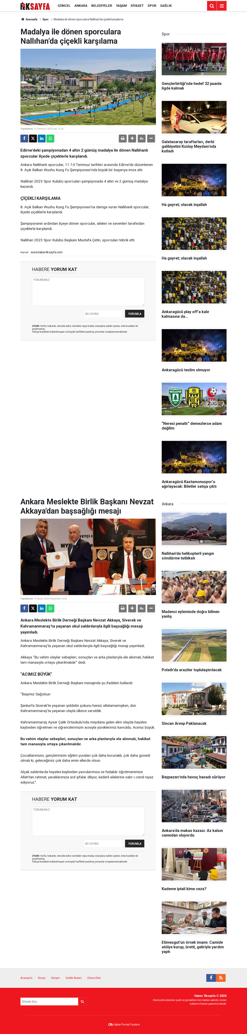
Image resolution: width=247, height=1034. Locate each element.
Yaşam (121, 6)
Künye (42, 977)
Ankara (80, 6)
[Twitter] (33, 138)
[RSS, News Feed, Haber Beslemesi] (221, 978)
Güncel (64, 6)
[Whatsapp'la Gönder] (50, 138)
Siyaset (137, 6)
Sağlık (166, 6)
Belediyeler (101, 6)
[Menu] (221, 6)
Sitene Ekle (94, 977)
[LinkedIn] (42, 138)
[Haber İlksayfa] (35, 5)
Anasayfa (31, 19)
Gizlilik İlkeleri (74, 977)
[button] (132, 138)
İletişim (55, 977)
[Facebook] (24, 138)
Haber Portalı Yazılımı (127, 1024)
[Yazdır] (123, 138)
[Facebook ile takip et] (211, 978)
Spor (152, 6)
